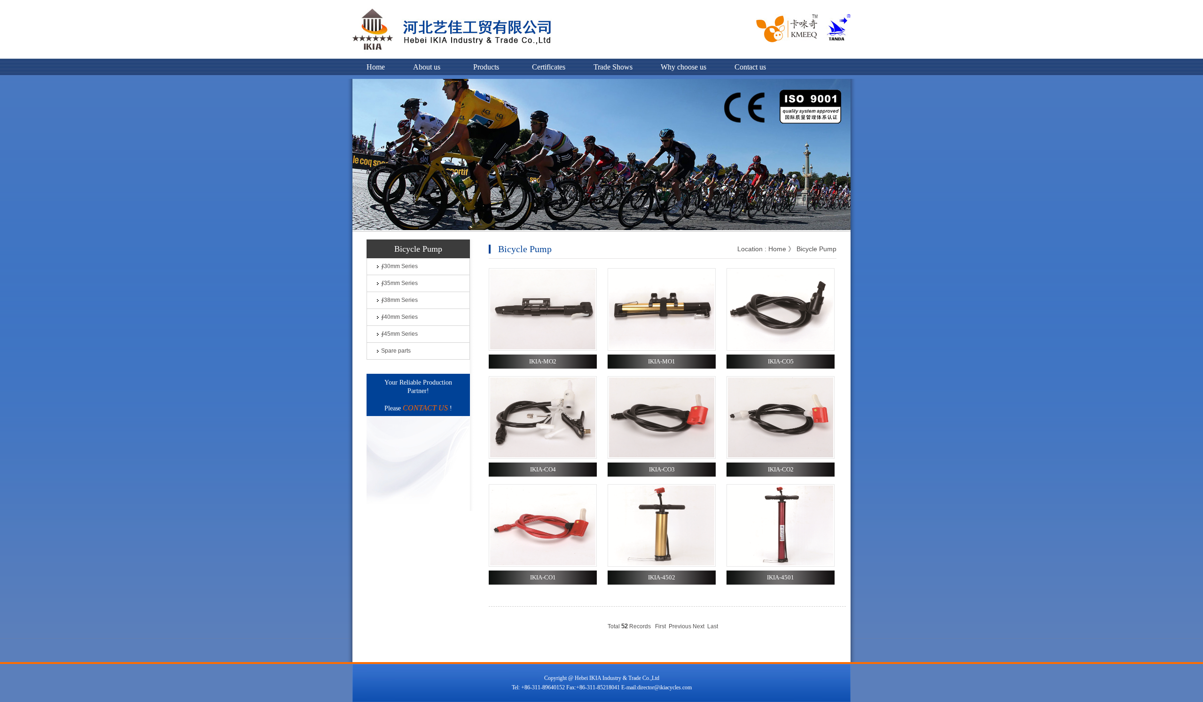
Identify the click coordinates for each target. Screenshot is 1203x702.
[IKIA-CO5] (780, 349)
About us (426, 67)
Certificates (548, 67)
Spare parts (396, 350)
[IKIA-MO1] (662, 349)
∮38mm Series (399, 300)
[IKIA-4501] (780, 565)
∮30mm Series (399, 266)
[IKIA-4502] (662, 565)
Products (486, 67)
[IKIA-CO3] (662, 457)
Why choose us (683, 67)
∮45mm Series (399, 334)
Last (712, 626)
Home (376, 67)
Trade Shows (613, 67)
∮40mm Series (399, 317)
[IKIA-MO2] (543, 349)
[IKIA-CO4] (543, 457)
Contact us (750, 67)
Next (698, 626)
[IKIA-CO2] (780, 457)
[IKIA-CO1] (543, 565)
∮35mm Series (399, 283)
